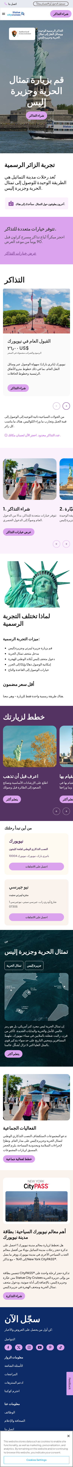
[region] (36, 1449)
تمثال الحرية (14, 965)
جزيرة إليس (34, 965)
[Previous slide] (56, 406)
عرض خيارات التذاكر (18, 532)
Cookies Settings (36, 1459)
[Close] (68, 1436)
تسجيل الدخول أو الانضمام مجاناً (50, 3)
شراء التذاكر (60, 14)
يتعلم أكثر (12, 799)
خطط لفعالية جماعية (19, 1159)
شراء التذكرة (14, 1296)
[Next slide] (66, 406)
